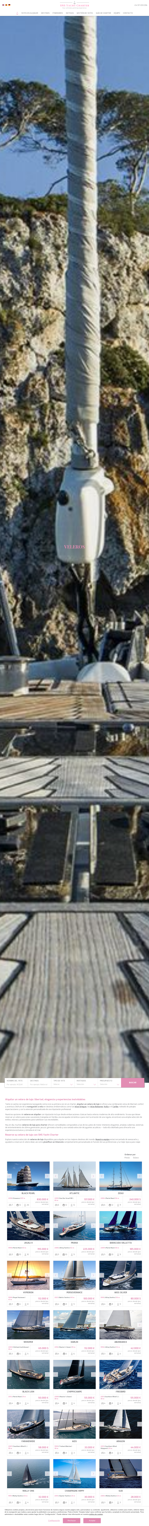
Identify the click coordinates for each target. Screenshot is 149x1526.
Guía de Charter (103, 13)
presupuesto (106, 1081)
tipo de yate (59, 1081)
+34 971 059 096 (140, 5)
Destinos (45, 13)
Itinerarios (57, 13)
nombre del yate (15, 1081)
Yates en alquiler (29, 13)
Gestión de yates (85, 13)
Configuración (54, 1521)
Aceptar (92, 1521)
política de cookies (96, 1514)
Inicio (17, 13)
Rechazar (72, 1521)
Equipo (117, 13)
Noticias (70, 13)
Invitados (81, 1081)
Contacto (128, 13)
